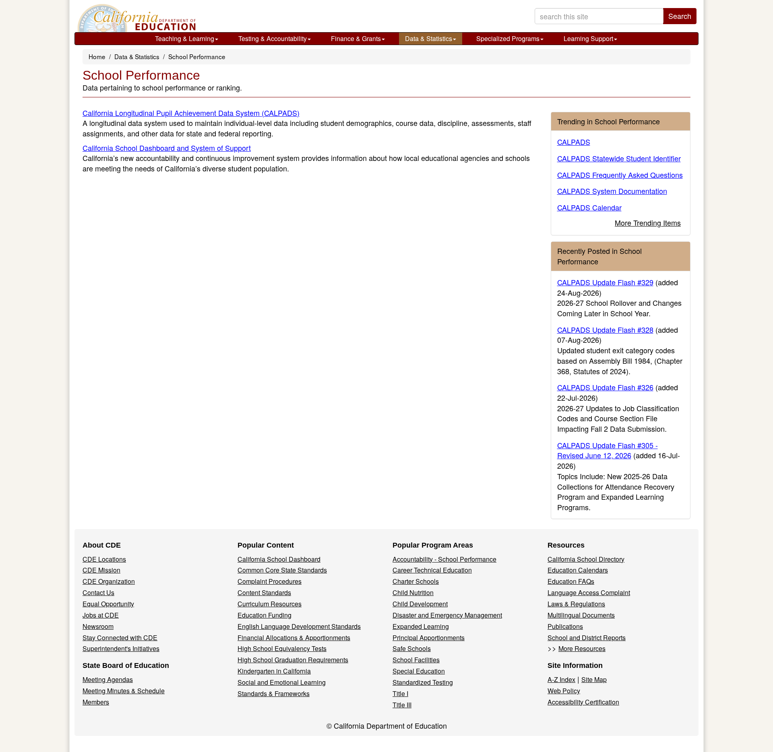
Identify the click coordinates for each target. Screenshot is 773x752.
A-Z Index (561, 679)
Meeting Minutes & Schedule (124, 690)
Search (679, 15)
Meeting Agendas (108, 679)
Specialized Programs (507, 38)
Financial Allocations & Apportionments (294, 637)
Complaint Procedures (270, 581)
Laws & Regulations (576, 603)
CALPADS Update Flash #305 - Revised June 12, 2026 (607, 450)
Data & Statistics (428, 38)
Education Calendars (578, 570)
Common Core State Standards (282, 570)
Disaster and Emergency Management (447, 615)
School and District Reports (587, 637)
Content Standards (264, 592)
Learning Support (588, 38)
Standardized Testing (423, 682)
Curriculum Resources (270, 603)
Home (97, 56)
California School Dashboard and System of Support (167, 147)
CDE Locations (104, 559)
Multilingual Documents (581, 615)
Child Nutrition (413, 592)
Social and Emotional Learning (282, 682)
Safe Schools (412, 648)
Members (96, 702)
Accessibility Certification (583, 702)
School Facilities (416, 659)
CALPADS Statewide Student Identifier (619, 158)
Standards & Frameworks (274, 693)
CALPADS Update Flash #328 (605, 329)
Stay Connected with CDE (120, 637)
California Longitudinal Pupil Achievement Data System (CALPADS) (191, 112)
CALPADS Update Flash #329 (605, 282)
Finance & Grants (356, 38)
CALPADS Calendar (589, 207)
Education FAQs (571, 581)
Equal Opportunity (108, 603)
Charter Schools (416, 581)
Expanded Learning (421, 626)
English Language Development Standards (299, 626)
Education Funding (264, 615)
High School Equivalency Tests (282, 648)
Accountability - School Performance (444, 559)
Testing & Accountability (272, 38)
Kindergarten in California (274, 671)
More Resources (582, 648)
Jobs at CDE (101, 615)
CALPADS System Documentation (612, 190)
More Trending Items (648, 222)
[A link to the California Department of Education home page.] (135, 18)
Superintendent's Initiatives (121, 648)
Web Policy (564, 690)
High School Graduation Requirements (293, 659)
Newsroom (98, 626)
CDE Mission (101, 570)
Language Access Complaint (589, 592)
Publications (565, 626)
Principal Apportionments (429, 637)
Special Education (419, 671)
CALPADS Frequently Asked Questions (620, 174)
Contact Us (98, 592)
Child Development (420, 603)
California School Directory (586, 559)
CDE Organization (109, 581)
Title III (402, 704)
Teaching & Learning (184, 38)
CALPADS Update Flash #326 (605, 387)
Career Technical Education (432, 570)
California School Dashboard (279, 559)
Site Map (594, 679)
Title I (400, 693)
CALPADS (573, 141)
